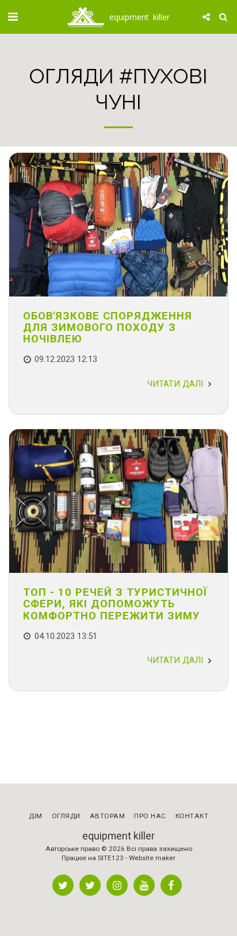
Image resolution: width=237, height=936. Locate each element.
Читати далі (176, 384)
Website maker (152, 858)
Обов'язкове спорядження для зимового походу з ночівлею (107, 327)
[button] (12, 17)
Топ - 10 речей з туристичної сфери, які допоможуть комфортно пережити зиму (115, 603)
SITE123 (111, 858)
